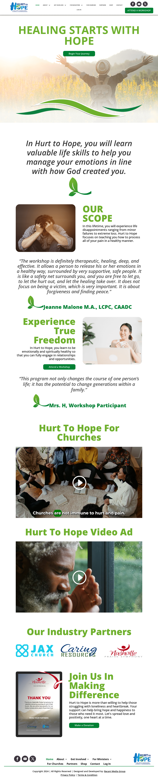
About (45, 5)
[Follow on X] (145, 4)
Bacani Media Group (114, 771)
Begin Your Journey (79, 53)
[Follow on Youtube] (139, 4)
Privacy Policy (68, 775)
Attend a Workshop (139, 10)
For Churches (91, 5)
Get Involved (58, 5)
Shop (111, 5)
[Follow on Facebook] (132, 4)
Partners (102, 5)
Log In (79, 9)
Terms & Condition (87, 775)
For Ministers (75, 5)
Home (37, 5)
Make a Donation (84, 725)
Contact (119, 5)
